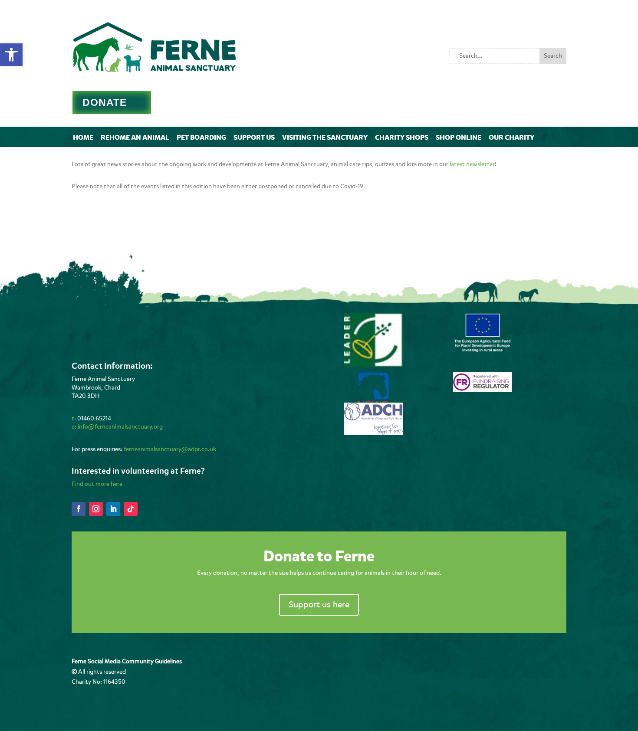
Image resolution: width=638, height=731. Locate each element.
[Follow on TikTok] (131, 509)
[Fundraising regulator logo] (482, 389)
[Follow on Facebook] (79, 509)
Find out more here (97, 484)
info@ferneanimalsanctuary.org (120, 426)
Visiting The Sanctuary (325, 137)
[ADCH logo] (373, 433)
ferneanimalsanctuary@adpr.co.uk (170, 449)
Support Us (254, 137)
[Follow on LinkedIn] (113, 509)
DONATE (104, 102)
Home (83, 137)
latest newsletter (472, 164)
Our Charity (511, 137)
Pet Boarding (201, 137)
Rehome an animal (135, 137)
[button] (11, 54)
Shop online (458, 137)
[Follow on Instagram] (96, 509)
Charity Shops (401, 137)
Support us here (319, 604)
